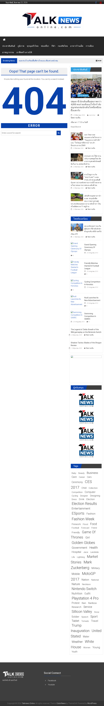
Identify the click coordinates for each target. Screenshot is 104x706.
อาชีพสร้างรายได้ (24, 52)
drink (81, 499)
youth (74, 651)
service (87, 606)
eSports (78, 513)
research (76, 607)
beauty (81, 473)
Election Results (84, 503)
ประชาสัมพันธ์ (8, 46)
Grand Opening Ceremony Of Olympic (90, 247)
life (73, 557)
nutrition (77, 593)
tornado (85, 621)
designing (95, 495)
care (74, 477)
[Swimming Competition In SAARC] (77, 315)
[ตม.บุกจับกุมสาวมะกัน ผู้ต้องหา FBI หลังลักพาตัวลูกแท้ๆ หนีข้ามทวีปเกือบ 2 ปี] (77, 227)
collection (93, 488)
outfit (87, 593)
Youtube (51, 685)
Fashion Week (83, 519)
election (90, 499)
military (95, 568)
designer (84, 496)
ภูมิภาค (21, 46)
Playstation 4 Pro (85, 598)
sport (94, 616)
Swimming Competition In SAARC (90, 316)
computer (90, 492)
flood (85, 524)
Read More (75, 127)
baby (74, 473)
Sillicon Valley (82, 611)
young (96, 647)
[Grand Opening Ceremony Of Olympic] (77, 247)
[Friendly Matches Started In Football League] (77, 267)
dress (74, 499)
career (82, 477)
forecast (85, 528)
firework (76, 524)
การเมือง (90, 46)
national (95, 580)
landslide (94, 552)
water (86, 636)
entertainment (81, 508)
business (92, 473)
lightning (81, 557)
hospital (76, 551)
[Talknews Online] (4, 40)
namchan (92, 115)
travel (94, 620)
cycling (75, 496)
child (84, 488)
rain (84, 603)
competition (77, 492)
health (93, 547)
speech (84, 617)
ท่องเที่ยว (45, 46)
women (86, 647)
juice (85, 552)
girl (87, 537)
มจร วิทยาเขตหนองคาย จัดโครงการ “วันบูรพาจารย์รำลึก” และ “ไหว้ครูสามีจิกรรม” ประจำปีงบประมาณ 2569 (86, 140)
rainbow (92, 603)
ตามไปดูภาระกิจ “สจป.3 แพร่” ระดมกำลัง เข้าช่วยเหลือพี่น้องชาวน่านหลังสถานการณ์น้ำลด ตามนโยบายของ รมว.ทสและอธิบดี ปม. (86, 180)
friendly (76, 532)
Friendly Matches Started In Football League (91, 266)
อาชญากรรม (8, 52)
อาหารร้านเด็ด (76, 46)
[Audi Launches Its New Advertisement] (77, 300)
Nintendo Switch (84, 589)
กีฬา (53, 46)
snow (96, 612)
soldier (75, 616)
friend (94, 528)
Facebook (52, 681)
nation (85, 579)
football (75, 528)
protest (76, 603)
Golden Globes (83, 543)
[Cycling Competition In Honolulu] (77, 283)
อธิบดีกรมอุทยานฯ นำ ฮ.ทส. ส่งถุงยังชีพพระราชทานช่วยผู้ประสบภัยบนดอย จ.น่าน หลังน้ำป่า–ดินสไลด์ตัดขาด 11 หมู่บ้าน (86, 201)
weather (77, 642)
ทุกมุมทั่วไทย (32, 46)
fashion (90, 513)
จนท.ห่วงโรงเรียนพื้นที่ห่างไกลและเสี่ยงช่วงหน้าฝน (38, 61)
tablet (75, 620)
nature (76, 584)
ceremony (77, 482)
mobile (76, 573)
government (79, 547)
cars (89, 477)
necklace (86, 584)
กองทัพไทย (63, 46)
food (93, 524)
